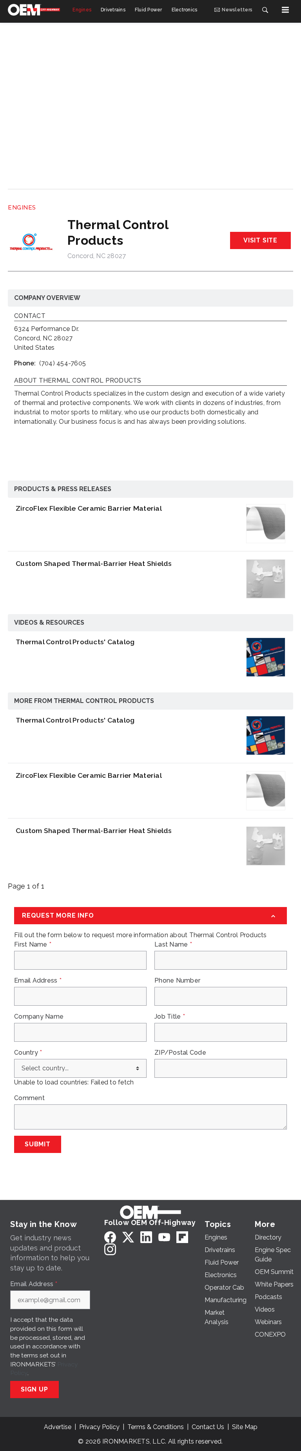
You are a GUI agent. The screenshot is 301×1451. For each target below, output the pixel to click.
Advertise (57, 1427)
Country (28, 1053)
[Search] (265, 10)
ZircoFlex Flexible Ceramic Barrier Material (89, 508)
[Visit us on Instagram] (110, 1249)
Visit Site (260, 240)
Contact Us (208, 1427)
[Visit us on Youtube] (164, 1237)
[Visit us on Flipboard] (182, 1237)
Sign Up (34, 1389)
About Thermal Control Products (77, 381)
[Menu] (285, 10)
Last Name (173, 944)
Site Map (244, 1427)
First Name (32, 944)
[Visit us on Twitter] (128, 1237)
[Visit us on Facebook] (110, 1237)
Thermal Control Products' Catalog (75, 642)
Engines (22, 207)
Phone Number (177, 981)
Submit (38, 1144)
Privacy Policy (99, 1427)
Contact (29, 316)
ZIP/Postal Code (180, 1053)
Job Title (169, 1017)
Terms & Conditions (155, 1427)
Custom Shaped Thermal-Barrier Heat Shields (94, 563)
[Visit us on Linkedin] (146, 1237)
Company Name (38, 1017)
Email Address (38, 981)
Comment (29, 1098)
